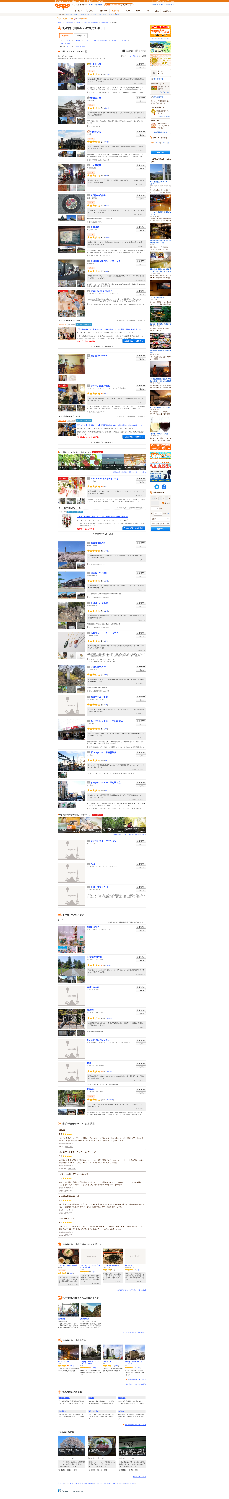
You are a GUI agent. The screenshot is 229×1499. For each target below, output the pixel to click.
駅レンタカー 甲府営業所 (103, 752)
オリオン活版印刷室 (100, 385)
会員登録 (99, 5)
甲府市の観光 (104, 22)
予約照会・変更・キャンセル (159, 4)
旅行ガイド (69, 14)
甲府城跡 (95, 227)
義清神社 (91, 1010)
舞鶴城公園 (95, 98)
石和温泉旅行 (94, 1450)
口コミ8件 (108, 1018)
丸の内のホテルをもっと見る (137, 1380)
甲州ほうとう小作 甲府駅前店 (67, 1265)
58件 (106, 271)
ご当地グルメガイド (86, 14)
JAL (106, 1483)
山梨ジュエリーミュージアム (105, 633)
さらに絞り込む (66, 43)
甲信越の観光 (69, 22)
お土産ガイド (106, 14)
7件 (106, 486)
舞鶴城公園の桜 (98, 543)
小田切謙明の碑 (98, 667)
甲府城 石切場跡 (99, 603)
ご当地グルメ (80, 36)
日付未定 (167, 503)
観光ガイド (77, 14)
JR (104, 1483)
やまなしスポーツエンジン (103, 841)
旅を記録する (159, 97)
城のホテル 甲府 (99, 697)
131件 (138, 1368)
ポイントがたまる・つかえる (65, 18)
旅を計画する (159, 79)
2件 (106, 393)
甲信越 (78, 40)
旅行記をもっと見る (139, 1477)
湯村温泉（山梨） (64, 1398)
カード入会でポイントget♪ (160, 38)
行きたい (141, 64)
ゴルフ (147, 11)
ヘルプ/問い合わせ (169, 1)
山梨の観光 (79, 22)
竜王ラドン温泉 (93, 1411)
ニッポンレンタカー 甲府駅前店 (107, 721)
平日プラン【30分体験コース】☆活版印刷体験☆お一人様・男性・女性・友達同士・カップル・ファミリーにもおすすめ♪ (110, 425)
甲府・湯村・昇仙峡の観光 (91, 22)
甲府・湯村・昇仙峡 (100, 40)
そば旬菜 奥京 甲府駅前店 (111, 1265)
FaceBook (164, 486)
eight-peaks (93, 987)
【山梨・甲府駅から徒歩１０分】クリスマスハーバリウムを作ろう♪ (102, 517)
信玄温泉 (121, 1411)
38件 (106, 175)
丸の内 (124, 40)
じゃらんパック (91, 10)
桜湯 (89, 1063)
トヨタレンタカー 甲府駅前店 (106, 782)
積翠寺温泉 (121, 1398)
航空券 (138, 11)
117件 (94, 1368)
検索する (160, 152)
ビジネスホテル (79, 1483)
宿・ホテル (61, 1483)
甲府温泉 (91, 1398)
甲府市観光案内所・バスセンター (107, 261)
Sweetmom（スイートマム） (105, 478)
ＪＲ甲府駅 (96, 165)
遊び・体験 (103, 11)
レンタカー (128, 11)
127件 (107, 74)
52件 (71, 1273)
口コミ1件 (108, 1071)
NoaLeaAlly (93, 927)
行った (141, 67)
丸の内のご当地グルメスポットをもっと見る (131, 1290)
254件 (72, 1366)
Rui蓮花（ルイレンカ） (98, 1040)
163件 (107, 237)
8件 (106, 641)
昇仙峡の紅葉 (84, 1319)
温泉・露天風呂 (88, 1483)
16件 (106, 551)
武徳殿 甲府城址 (99, 573)
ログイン (92, 5)
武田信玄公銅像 (98, 195)
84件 (106, 142)
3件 (106, 729)
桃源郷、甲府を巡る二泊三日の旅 (71, 1450)
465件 (107, 206)
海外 (157, 11)
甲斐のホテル (107, 1361)
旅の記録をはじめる (160, 132)
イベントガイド (97, 14)
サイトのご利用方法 (157, 1)
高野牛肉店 (128, 1265)
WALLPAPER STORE (101, 291)
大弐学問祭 (61, 1319)
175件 (116, 1366)
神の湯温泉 (62, 1411)
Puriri (93, 864)
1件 (106, 705)
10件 (106, 581)
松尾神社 (91, 1089)
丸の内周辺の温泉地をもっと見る (135, 1425)
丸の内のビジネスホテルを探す (136, 1384)
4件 (106, 675)
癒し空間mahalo (99, 355)
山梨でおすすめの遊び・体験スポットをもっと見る (129, 472)
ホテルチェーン (69, 1483)
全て (68, 46)
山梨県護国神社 (94, 957)
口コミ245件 (109, 1100)
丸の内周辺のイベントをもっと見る (134, 1332)
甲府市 (114, 40)
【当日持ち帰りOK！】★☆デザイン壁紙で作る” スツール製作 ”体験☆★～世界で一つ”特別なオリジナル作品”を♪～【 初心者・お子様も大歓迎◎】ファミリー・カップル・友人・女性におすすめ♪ (111, 329)
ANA (109, 1483)
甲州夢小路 (95, 64)
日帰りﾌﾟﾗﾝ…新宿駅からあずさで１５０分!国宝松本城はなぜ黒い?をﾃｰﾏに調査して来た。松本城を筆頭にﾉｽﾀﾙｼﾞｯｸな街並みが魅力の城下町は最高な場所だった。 (132, 1454)
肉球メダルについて (164, 116)
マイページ (171, 4)
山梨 (87, 40)
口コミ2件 (108, 965)
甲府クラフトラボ (99, 887)
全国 (68, 40)
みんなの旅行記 (115, 14)
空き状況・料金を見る (133, 341)
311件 (107, 108)
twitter (156, 486)
